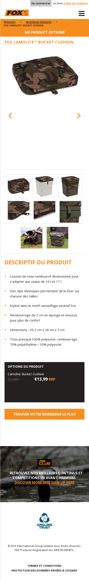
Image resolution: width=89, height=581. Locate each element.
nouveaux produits (38, 22)
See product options (45, 32)
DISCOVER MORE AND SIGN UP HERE (44, 482)
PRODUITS (10, 22)
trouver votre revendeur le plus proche (44, 416)
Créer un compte (76, 3)
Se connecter (41, 3)
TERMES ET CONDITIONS (44, 566)
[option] (45, 76)
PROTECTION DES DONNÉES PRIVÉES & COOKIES (44, 570)
